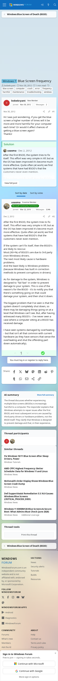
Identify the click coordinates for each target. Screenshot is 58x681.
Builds (34, 574)
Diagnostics (10, 617)
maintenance (18, 92)
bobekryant (9, 85)
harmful (6, 92)
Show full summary (45, 395)
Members (6, 642)
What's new (7, 638)
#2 (53, 216)
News (33, 562)
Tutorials (35, 570)
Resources (36, 579)
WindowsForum (13, 623)
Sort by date (21, 192)
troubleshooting (34, 92)
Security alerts (37, 566)
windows (48, 92)
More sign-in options (29, 676)
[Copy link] (49, 112)
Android (9, 612)
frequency (47, 88)
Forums (5, 634)
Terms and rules (38, 642)
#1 (53, 111)
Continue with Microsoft (31, 663)
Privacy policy (37, 647)
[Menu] (4, 5)
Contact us (36, 638)
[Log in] (42, 5)
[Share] (44, 112)
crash (29, 88)
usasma (11, 150)
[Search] (55, 5)
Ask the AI (6, 647)
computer (20, 88)
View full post (11, 183)
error (37, 88)
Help (33, 634)
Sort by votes (36, 192)
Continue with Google (31, 670)
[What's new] (48, 5)
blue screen (8, 88)
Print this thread (29, 534)
